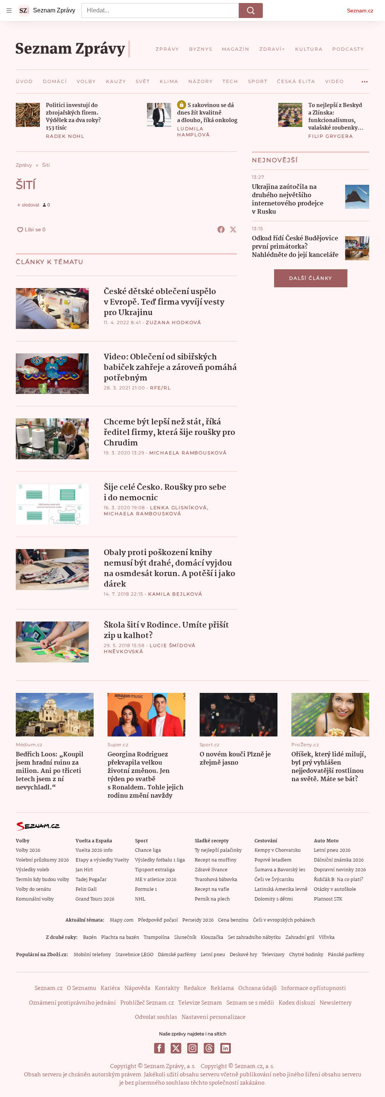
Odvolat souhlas (156, 1017)
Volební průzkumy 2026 (42, 860)
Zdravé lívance (211, 870)
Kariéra (110, 988)
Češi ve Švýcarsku (274, 880)
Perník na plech (212, 899)
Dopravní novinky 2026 (340, 870)
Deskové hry (243, 955)
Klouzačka (212, 938)
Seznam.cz (360, 11)
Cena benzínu (233, 920)
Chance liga (148, 850)
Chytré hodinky (306, 955)
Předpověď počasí (158, 920)
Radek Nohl (65, 136)
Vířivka (327, 938)
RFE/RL (160, 388)
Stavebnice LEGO (134, 955)
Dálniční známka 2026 (339, 860)
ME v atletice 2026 (155, 880)
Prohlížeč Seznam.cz (147, 1003)
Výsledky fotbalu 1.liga (160, 860)
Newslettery (336, 1003)
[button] (28, 115)
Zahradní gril (299, 938)
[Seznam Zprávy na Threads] (209, 1048)
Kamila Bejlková (175, 594)
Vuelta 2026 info (94, 850)
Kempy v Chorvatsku (278, 850)
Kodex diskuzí (297, 1003)
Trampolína (157, 938)
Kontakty (167, 988)
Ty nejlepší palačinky (218, 850)
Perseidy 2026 (198, 920)
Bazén (90, 938)
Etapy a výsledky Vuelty (102, 860)
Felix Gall (86, 889)
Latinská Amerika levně (281, 889)
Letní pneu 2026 (332, 850)
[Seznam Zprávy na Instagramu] (192, 1048)
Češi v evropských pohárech (284, 920)
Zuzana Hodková (174, 322)
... (364, 79)
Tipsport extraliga (155, 870)
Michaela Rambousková (188, 453)
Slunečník (185, 938)
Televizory (273, 955)
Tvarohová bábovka (216, 880)
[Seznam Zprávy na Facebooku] (159, 1048)
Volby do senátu (33, 889)
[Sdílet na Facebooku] (221, 229)
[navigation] (9, 11)
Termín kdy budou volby (42, 880)
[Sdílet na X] (233, 229)
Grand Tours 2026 (95, 899)
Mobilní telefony (92, 955)
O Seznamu (81, 988)
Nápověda (137, 988)
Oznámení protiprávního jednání (72, 1003)
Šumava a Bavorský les (280, 870)
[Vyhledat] (251, 10)
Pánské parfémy (346, 955)
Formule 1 (146, 889)
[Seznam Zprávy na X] (176, 1048)
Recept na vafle (212, 889)
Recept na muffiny (215, 860)
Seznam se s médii (250, 1003)
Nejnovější (275, 160)
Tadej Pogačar (91, 880)
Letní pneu (213, 955)
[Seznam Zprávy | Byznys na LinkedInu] (225, 1048)
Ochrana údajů (257, 988)
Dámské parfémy (177, 955)
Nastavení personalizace (214, 1017)
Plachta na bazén (120, 938)
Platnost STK (328, 899)
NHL (140, 899)
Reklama (222, 988)
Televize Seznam (200, 1003)
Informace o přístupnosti (313, 988)
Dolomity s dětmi (274, 899)
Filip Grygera (330, 136)
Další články (310, 278)
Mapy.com (121, 920)
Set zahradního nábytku (254, 938)
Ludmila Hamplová (193, 131)
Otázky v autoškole (335, 889)
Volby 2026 (28, 850)
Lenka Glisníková (178, 507)
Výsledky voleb (32, 870)
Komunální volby (35, 899)
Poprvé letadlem (273, 860)
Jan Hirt (84, 870)
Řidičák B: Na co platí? (338, 880)
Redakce (195, 988)
